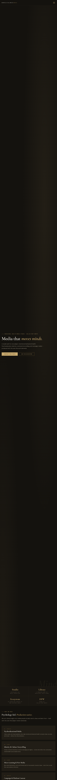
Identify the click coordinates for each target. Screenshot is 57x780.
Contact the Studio (9, 354)
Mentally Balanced (9, 2)
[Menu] (54, 2)
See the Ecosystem (26, 354)
